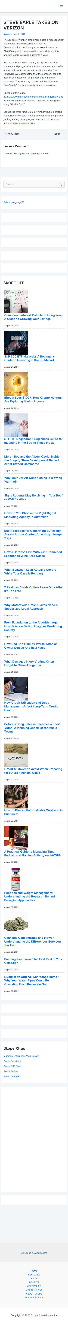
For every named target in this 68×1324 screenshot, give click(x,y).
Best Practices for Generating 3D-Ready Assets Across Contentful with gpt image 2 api (33, 534)
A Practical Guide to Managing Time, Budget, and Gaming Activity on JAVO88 (32, 853)
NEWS (34, 1278)
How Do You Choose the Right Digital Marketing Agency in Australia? (30, 515)
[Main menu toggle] (61, 6)
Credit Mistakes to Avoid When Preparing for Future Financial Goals (33, 770)
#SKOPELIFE (34, 1286)
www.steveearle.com (23, 123)
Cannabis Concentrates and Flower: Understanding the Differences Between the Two (32, 941)
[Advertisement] (34, 1138)
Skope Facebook (12, 1061)
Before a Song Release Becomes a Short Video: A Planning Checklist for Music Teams (32, 727)
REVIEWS (34, 1282)
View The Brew (11, 1076)
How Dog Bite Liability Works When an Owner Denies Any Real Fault (31, 645)
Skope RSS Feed (12, 1066)
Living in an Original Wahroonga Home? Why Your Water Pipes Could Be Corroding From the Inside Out (31, 980)
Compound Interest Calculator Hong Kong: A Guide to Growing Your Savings (33, 317)
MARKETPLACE (34, 1290)
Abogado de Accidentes (34, 1253)
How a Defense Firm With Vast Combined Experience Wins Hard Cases (33, 553)
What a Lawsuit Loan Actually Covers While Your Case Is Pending (30, 571)
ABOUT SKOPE (34, 1293)
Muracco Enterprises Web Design (21, 1056)
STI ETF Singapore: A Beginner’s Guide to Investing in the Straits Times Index (33, 440)
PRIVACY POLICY (34, 1297)
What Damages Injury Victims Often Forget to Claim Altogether (29, 663)
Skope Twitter (10, 1071)
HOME (34, 1270)
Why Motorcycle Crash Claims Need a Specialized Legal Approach (31, 606)
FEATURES (34, 1274)
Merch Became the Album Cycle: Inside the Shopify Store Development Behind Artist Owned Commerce (32, 460)
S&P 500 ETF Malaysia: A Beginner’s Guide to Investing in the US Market (29, 358)
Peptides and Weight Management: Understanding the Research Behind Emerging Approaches (29, 896)
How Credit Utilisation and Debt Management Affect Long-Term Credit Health (31, 706)
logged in (23, 153)
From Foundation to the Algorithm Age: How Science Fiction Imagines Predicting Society (33, 626)
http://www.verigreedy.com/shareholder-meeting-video (33, 96)
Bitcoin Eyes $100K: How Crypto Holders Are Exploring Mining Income (33, 399)
